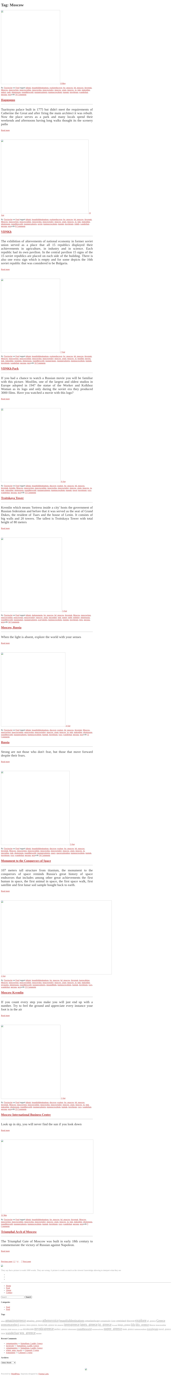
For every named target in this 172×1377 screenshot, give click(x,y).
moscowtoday (48, 90)
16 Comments (20, 94)
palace (3, 92)
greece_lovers (37, 1325)
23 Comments (20, 1109)
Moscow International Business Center (26, 1114)
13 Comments (30, 987)
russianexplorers (40, 92)
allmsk (28, 88)
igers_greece (89, 1324)
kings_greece (124, 1324)
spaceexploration (63, 853)
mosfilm (80, 358)
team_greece (128, 1329)
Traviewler (8, 88)
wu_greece (28, 1333)
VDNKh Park (10, 368)
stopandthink (51, 985)
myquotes (5, 985)
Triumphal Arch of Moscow (19, 1231)
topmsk (66, 92)
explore (60, 486)
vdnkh (76, 224)
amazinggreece (15, 1320)
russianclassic (50, 361)
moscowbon (14, 90)
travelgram (74, 92)
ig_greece (105, 1324)
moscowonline (25, 90)
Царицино (8, 100)
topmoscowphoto (55, 92)
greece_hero (25, 1325)
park (9, 92)
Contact (9, 1292)
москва (4, 94)
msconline (53, 617)
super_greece (113, 1329)
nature (64, 617)
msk (79, 90)
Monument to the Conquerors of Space (26, 860)
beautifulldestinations (40, 88)
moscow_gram (60, 90)
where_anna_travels (14, 1350)
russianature (18, 620)
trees (81, 620)
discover (53, 486)
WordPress (15, 1374)
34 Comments (13, 622)
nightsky (76, 617)
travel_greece (165, 1329)
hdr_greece (49, 1325)
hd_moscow (78, 88)
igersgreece (72, 1324)
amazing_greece (34, 1320)
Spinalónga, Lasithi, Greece (32, 1343)
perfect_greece (61, 1329)
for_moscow (68, 88)
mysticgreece (44, 1328)
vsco (89, 490)
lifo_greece (142, 1324)
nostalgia (18, 361)
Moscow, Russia (11, 627)
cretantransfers (12, 1343)
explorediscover (56, 88)
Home (8, 1286)
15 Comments (30, 493)
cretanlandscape (92, 1320)
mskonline (86, 90)
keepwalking (84, 980)
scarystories (42, 620)
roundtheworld (27, 92)
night (70, 617)
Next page (27, 1261)
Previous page (6, 1261)
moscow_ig (71, 90)
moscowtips (37, 90)
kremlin (12, 488)
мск (9, 94)
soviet (40, 224)
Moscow (4, 90)
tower (75, 490)
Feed (17, 88)
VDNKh (6, 231)
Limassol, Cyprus (32, 1350)
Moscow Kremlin (12, 992)
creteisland (121, 1320)
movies (88, 358)
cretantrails (105, 1321)
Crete (113, 1321)
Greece (160, 1320)
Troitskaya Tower (12, 498)
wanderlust (83, 92)
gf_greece (151, 1321)
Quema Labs (43, 1374)
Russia (5, 742)
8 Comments (20, 226)
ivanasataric (10, 1352)
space (53, 853)
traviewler (10, 1346)
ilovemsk (88, 88)
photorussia (16, 92)
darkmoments (37, 615)
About (8, 1290)
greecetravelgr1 (10, 1324)
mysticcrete (28, 1329)
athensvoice (50, 1320)
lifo (133, 1324)
